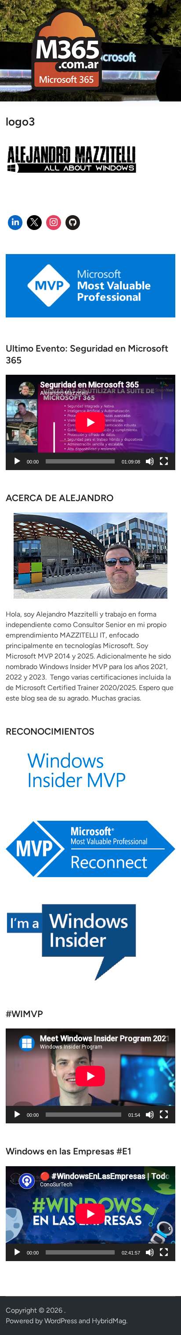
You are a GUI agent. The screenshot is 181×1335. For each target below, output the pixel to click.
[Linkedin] (15, 222)
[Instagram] (53, 222)
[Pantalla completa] (163, 461)
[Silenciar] (149, 461)
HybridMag (109, 1321)
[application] (90, 422)
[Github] (73, 222)
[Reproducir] (17, 461)
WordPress (60, 1321)
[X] (34, 222)
